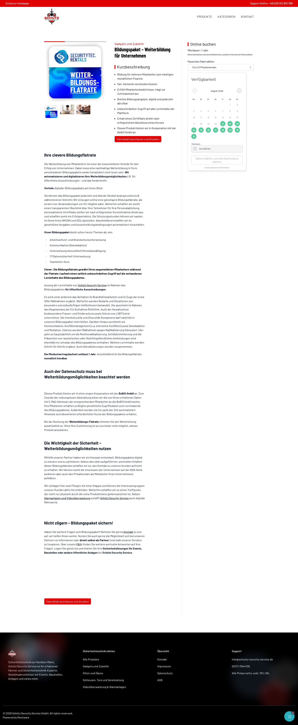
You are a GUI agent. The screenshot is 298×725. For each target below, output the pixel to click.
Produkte (204, 16)
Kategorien (226, 16)
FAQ (78, 544)
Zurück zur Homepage (17, 3)
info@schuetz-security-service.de (252, 659)
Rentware (23, 717)
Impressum (164, 666)
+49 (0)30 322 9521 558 (280, 3)
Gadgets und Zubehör (129, 44)
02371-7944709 (241, 666)
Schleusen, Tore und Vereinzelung (103, 680)
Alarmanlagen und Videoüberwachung (67, 498)
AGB (159, 680)
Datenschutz (165, 673)
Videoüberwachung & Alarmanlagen (104, 686)
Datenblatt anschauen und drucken (138, 139)
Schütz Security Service (92, 285)
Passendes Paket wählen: (201, 61)
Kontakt (247, 16)
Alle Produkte (91, 659)
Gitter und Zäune (93, 673)
